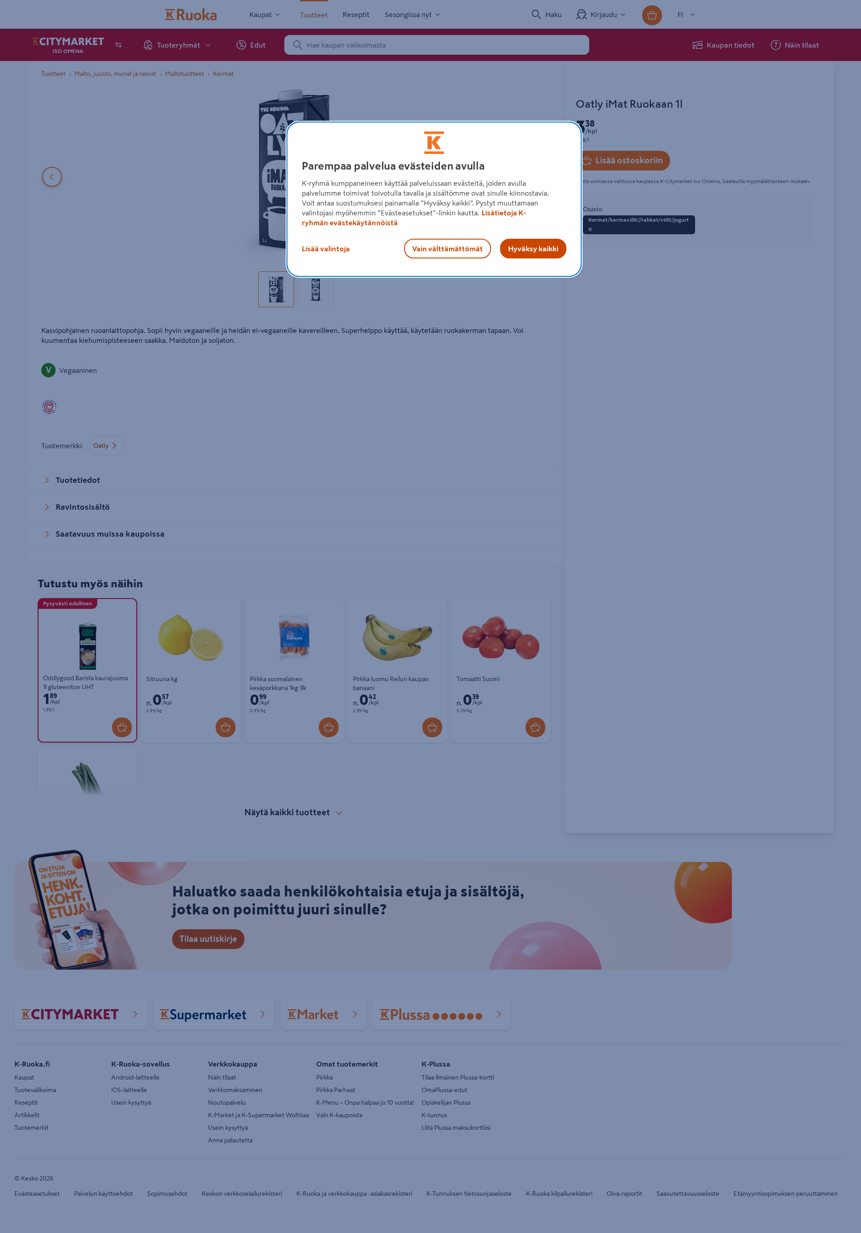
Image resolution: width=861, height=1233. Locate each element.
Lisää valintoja (326, 248)
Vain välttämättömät (447, 248)
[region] (434, 199)
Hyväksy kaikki (533, 248)
